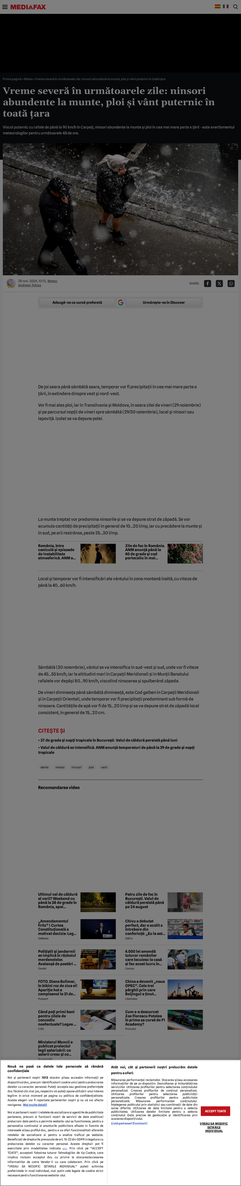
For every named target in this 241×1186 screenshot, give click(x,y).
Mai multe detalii (35, 1105)
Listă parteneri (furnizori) (129, 1123)
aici (65, 1148)
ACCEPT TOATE (215, 1111)
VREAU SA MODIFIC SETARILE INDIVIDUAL (214, 1127)
